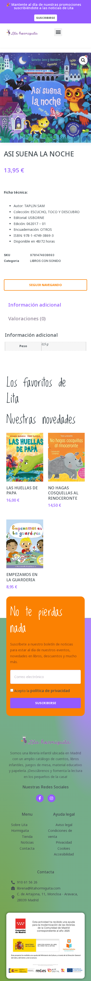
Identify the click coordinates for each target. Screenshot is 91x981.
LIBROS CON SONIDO (45, 261)
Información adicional (34, 304)
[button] (58, 32)
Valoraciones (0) (27, 318)
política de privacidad (50, 690)
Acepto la (42, 690)
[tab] (34, 305)
